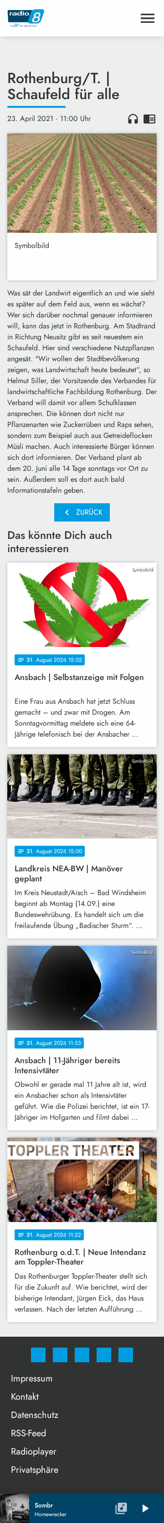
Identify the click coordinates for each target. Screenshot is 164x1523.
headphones (133, 118)
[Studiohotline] (104, 1355)
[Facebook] (38, 1355)
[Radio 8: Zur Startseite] (71, 18)
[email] (125, 1355)
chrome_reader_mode (149, 118)
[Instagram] (60, 1355)
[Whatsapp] (82, 1355)
